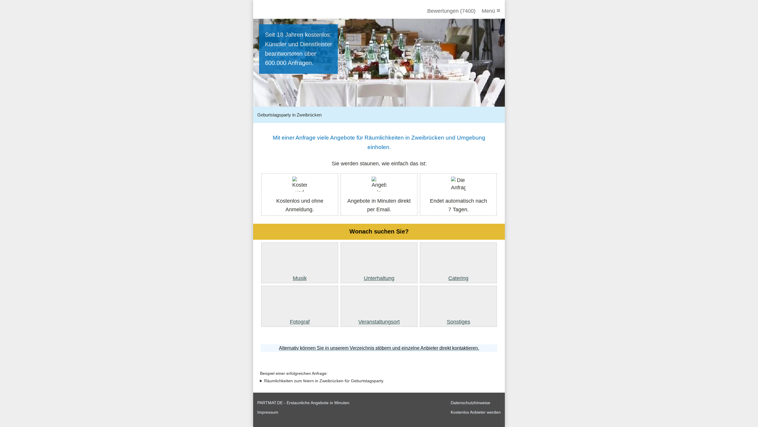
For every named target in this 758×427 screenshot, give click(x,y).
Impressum (267, 412)
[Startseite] (289, 11)
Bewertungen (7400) (451, 11)
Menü (491, 10)
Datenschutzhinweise (470, 402)
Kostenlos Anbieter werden (476, 412)
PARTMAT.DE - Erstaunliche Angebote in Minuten (303, 402)
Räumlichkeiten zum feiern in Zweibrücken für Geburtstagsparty (323, 381)
